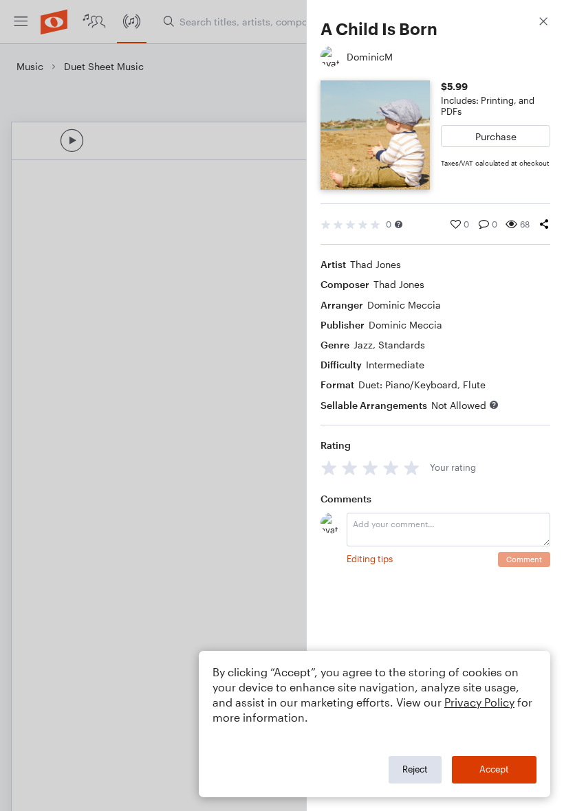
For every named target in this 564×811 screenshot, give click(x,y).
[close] (543, 23)
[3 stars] (370, 467)
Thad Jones (375, 264)
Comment (524, 559)
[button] (398, 224)
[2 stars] (349, 467)
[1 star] (329, 467)
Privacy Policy (479, 702)
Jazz (363, 345)
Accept (494, 769)
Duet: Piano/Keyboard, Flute (422, 384)
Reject (415, 769)
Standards (401, 345)
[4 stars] (391, 467)
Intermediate (395, 364)
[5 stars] (411, 467)
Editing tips (370, 558)
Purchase (496, 136)
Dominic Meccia (404, 305)
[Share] (544, 224)
